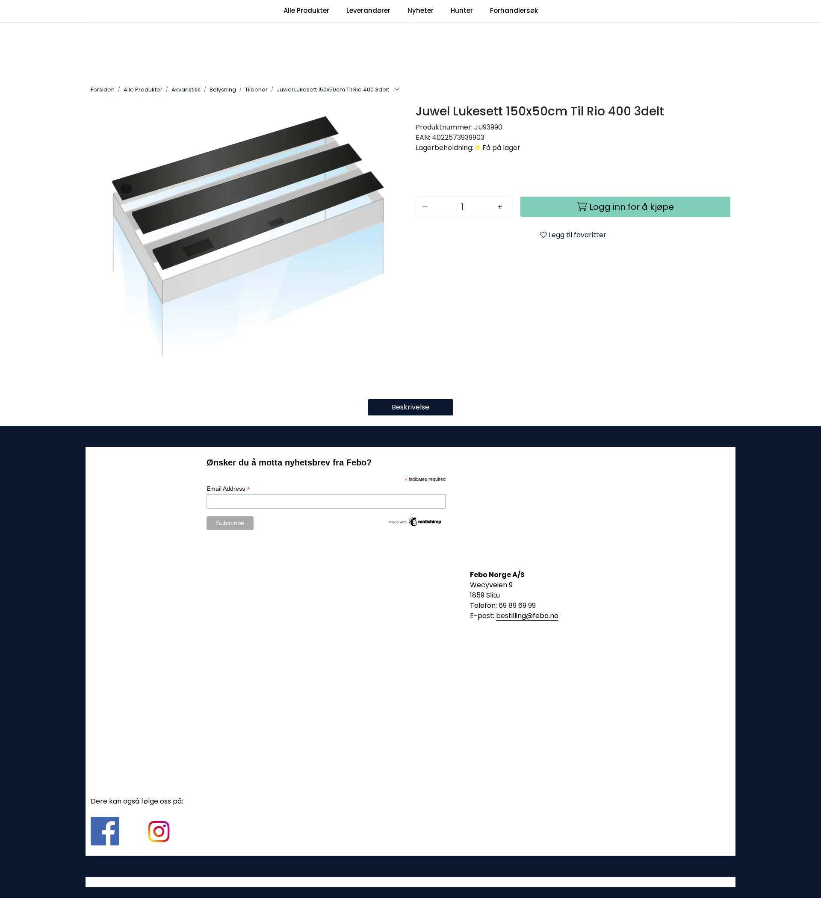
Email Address (228, 489)
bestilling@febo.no (527, 616)
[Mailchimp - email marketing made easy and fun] (416, 521)
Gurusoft (410, 882)
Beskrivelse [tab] (410, 407)
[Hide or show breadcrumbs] (396, 89)
